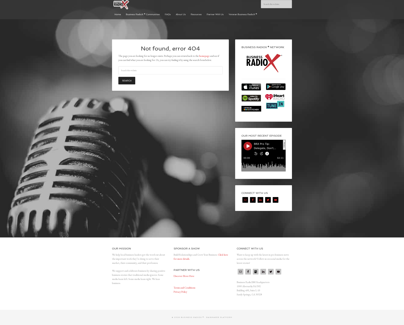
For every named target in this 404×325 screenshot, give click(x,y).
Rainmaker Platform (219, 317)
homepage (204, 56)
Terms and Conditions (184, 287)
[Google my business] (255, 272)
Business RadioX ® (135, 4)
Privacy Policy (180, 291)
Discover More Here (184, 276)
